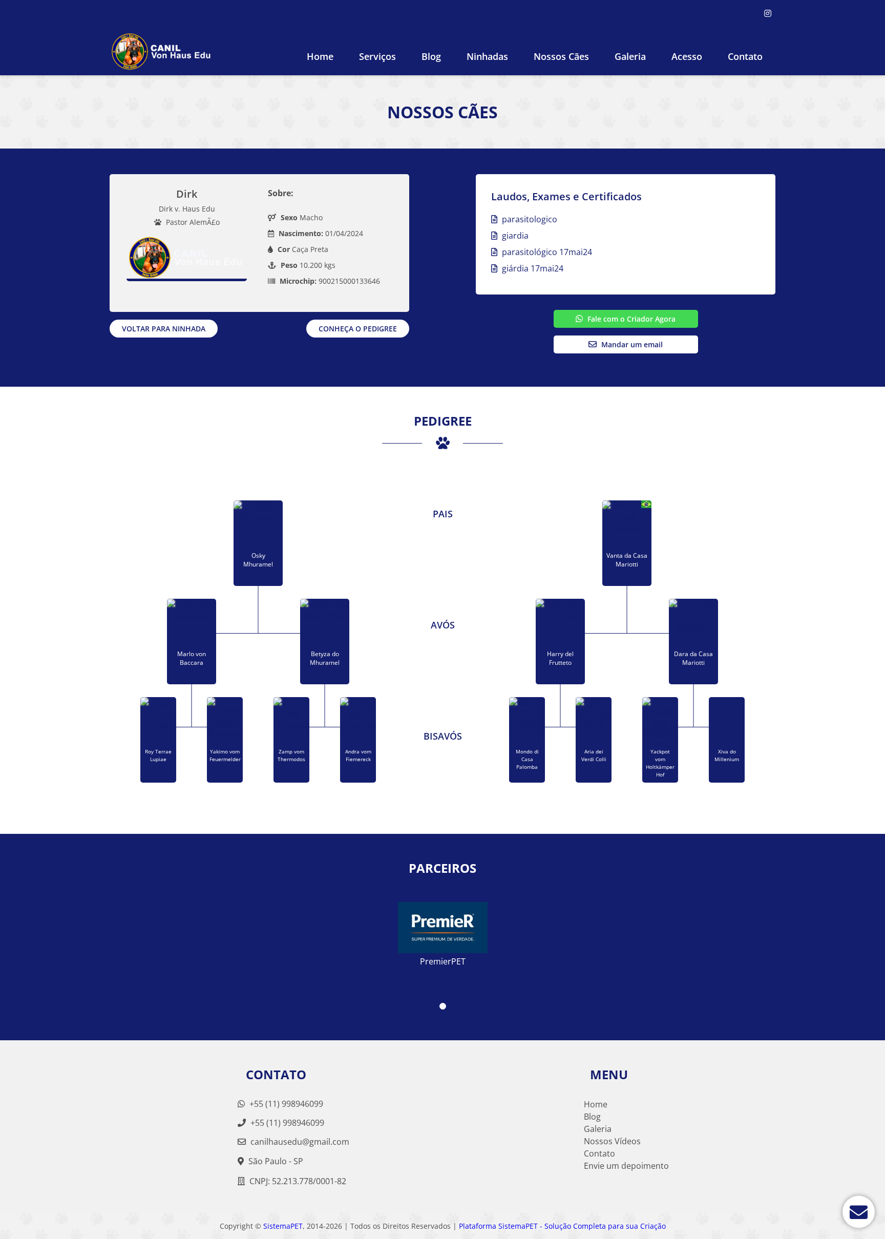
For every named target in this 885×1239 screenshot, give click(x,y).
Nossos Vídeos (612, 1141)
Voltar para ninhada (163, 328)
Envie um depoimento (626, 1165)
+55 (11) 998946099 (285, 1103)
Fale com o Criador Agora (630, 319)
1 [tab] (442, 1006)
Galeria (598, 1129)
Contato (745, 56)
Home (320, 56)
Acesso (686, 56)
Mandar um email (631, 344)
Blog (431, 56)
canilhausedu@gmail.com (299, 1141)
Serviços (377, 56)
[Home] (162, 51)
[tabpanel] (443, 930)
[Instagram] (767, 13)
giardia (514, 235)
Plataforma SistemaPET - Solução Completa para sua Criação (562, 1226)
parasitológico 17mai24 (546, 252)
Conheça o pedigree (358, 328)
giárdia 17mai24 (531, 268)
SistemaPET (283, 1226)
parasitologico (528, 219)
